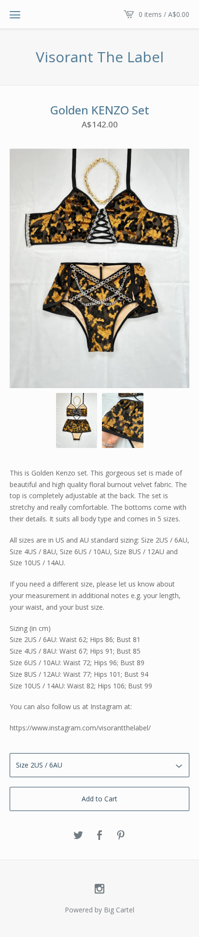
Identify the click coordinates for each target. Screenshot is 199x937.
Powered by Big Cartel (99, 909)
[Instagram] (99, 889)
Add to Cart (99, 798)
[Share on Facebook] (99, 835)
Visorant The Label (100, 57)
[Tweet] (78, 835)
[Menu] (15, 14)
